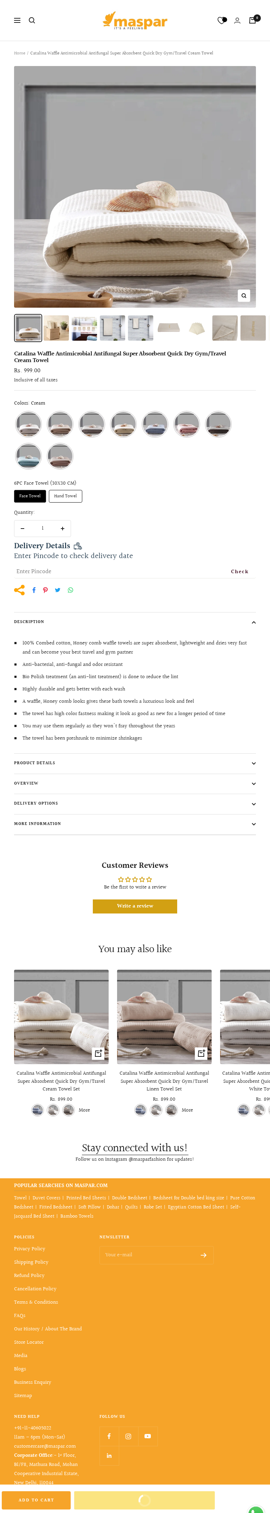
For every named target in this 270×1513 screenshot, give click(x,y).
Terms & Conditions (36, 1302)
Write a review (135, 906)
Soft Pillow (89, 1207)
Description (29, 622)
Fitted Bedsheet (55, 1207)
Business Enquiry (32, 1382)
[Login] (237, 21)
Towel (20, 1198)
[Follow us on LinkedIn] (109, 1455)
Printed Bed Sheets (86, 1198)
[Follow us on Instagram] (128, 1436)
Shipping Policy (31, 1262)
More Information (37, 824)
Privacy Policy (29, 1249)
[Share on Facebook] (34, 590)
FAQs (19, 1316)
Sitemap (23, 1396)
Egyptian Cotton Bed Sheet (196, 1207)
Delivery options (36, 803)
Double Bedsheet (129, 1198)
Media (20, 1356)
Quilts (131, 1207)
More (84, 1110)
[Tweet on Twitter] (57, 590)
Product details (34, 763)
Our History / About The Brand (48, 1329)
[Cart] (252, 20)
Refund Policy (29, 1276)
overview (26, 783)
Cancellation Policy (35, 1289)
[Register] (204, 1255)
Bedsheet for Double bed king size (188, 1198)
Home (19, 53)
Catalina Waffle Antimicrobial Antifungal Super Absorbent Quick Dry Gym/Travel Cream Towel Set (61, 1081)
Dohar (113, 1207)
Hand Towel (65, 496)
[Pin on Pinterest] (45, 590)
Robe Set (153, 1207)
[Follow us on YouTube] (148, 1436)
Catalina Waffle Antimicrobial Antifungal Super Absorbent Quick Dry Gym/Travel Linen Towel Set (164, 1081)
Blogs (20, 1369)
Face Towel (30, 496)
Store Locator (29, 1342)
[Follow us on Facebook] (109, 1436)
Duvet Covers (46, 1198)
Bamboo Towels (77, 1216)
